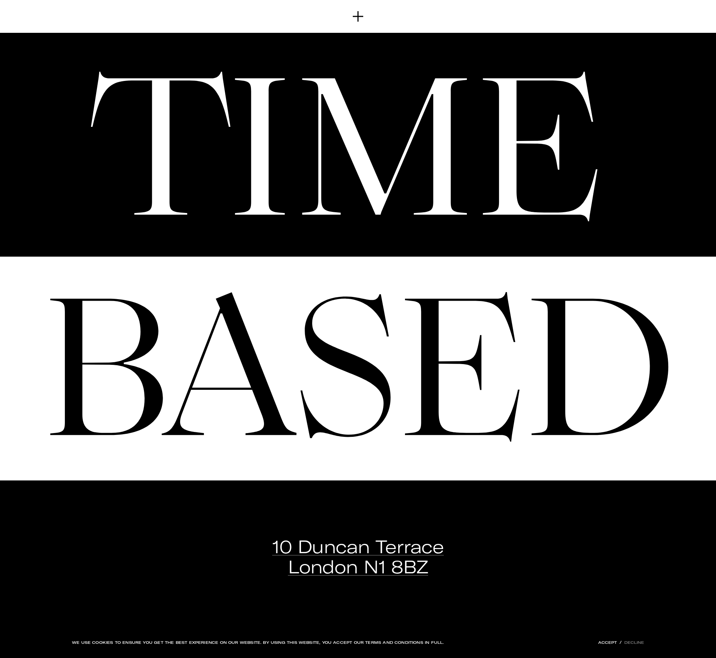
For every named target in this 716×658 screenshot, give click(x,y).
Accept (607, 642)
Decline (634, 642)
